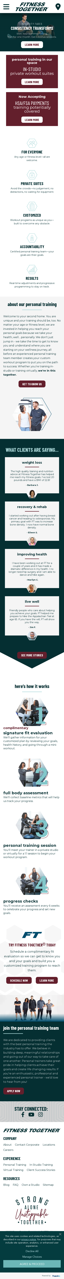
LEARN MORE (47, 980)
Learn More (32, 44)
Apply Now (13, 1091)
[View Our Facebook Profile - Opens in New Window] (23, 1114)
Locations (49, 1144)
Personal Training (14, 1164)
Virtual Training (13, 1170)
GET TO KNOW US (32, 384)
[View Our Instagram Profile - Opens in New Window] (40, 1114)
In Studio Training (41, 1164)
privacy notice (28, 1239)
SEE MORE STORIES (32, 655)
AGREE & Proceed (32, 1264)
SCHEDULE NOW (19, 980)
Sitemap (48, 1184)
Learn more (32, 82)
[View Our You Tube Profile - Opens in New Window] (31, 1114)
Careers (8, 1150)
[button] (58, 6)
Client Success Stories (41, 1170)
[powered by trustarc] (56, 1276)
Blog (6, 1184)
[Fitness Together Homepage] (32, 6)
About (7, 1144)
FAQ (15, 1184)
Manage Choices (32, 1256)
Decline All (32, 1251)
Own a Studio (31, 1184)
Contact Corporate (27, 1144)
